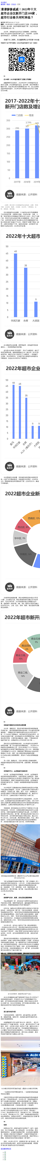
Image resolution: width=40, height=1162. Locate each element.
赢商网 (3, 4)
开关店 (13, 4)
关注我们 (4, 2)
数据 (8, 4)
